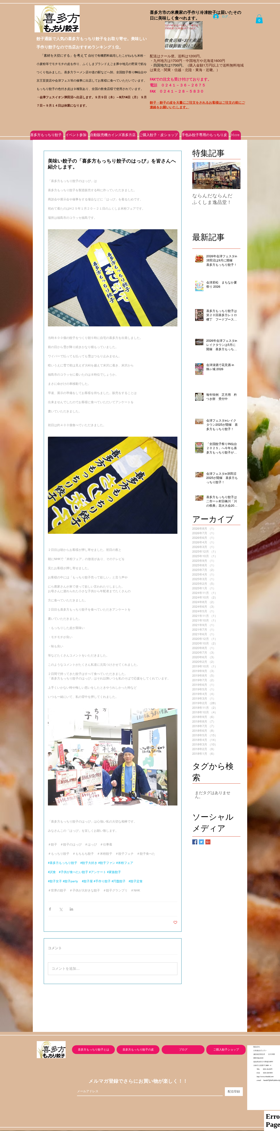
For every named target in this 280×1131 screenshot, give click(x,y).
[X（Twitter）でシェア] (61, 909)
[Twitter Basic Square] (201, 841)
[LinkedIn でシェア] (71, 909)
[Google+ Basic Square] (207, 841)
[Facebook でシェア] (50, 909)
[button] (259, 18)
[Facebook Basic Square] (194, 841)
